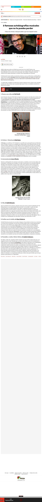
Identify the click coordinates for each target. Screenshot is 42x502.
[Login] (40, 10)
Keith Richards (24, 256)
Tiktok (17, 459)
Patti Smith (3, 256)
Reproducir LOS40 (39, 89)
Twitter (20, 56)
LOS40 (3, 6)
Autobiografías (30, 256)
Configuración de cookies (33, 472)
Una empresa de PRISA (21, 477)
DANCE (23, 6)
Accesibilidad (12, 472)
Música (5, 22)
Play (21, 499)
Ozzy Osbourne (8, 256)
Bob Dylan (13, 256)
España (2, 13)
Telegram (25, 56)
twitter (5, 171)
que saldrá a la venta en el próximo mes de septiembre (20, 78)
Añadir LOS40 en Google (8, 64)
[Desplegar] (21, 496)
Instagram (14, 459)
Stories (27, 459)
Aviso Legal (6, 472)
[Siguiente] (40, 19)
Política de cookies (25, 472)
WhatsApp (22, 56)
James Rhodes (18, 256)
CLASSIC (13, 6)
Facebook (17, 56)
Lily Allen (35, 256)
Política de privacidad (18, 472)
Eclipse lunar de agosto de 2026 (16, 19)
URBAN (33, 6)
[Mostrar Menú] (1, 9)
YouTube (19, 459)
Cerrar (40, 16)
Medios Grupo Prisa (21, 480)
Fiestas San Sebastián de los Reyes (29, 19)
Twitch (25, 459)
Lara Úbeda (3, 59)
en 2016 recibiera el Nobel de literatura (16, 154)
